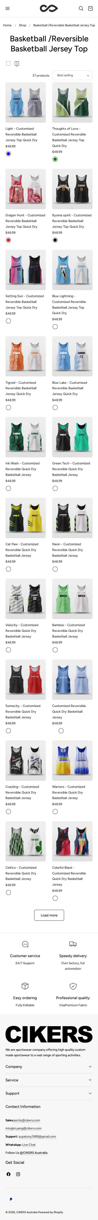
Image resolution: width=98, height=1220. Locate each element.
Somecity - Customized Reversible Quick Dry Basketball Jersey (22, 711)
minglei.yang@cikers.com (23, 1128)
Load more (49, 915)
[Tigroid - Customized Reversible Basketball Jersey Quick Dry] (25, 356)
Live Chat (29, 1144)
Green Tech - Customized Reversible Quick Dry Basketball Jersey (71, 469)
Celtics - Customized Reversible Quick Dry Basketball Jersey (20, 873)
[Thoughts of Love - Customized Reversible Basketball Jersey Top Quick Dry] (72, 102)
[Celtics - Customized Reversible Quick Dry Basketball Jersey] (25, 841)
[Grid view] (8, 63)
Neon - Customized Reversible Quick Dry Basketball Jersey (67, 550)
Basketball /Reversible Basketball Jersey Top (64, 25)
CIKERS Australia (26, 1212)
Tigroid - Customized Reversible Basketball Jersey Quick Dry (20, 388)
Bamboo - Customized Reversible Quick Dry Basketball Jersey (68, 630)
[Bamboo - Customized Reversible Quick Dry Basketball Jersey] (72, 599)
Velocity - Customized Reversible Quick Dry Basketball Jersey (21, 630)
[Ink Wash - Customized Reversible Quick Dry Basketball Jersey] (25, 437)
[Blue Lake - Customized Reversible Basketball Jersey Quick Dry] (72, 356)
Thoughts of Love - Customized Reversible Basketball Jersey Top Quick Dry (69, 137)
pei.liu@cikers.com (27, 1120)
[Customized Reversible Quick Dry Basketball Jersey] (72, 679)
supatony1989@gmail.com (37, 1136)
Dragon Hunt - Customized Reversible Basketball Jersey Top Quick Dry (25, 221)
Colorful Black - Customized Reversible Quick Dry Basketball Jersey (69, 876)
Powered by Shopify (50, 1212)
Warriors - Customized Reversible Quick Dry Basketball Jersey (68, 792)
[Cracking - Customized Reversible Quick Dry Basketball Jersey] (25, 760)
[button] (7, 8)
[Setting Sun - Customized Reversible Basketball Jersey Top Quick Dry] (25, 270)
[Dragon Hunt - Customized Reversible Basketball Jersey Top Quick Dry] (25, 189)
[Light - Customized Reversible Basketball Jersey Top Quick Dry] (25, 102)
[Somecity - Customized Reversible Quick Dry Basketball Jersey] (25, 679)
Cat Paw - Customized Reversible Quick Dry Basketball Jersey (21, 550)
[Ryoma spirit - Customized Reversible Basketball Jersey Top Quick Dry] (72, 189)
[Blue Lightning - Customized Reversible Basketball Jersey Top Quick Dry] (72, 270)
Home (7, 25)
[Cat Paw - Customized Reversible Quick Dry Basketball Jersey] (25, 518)
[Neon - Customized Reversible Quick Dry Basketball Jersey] (72, 518)
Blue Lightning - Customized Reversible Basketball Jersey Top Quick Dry (69, 304)
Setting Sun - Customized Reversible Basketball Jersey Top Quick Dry (24, 302)
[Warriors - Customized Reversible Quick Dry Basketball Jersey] (72, 760)
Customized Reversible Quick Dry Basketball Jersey (69, 711)
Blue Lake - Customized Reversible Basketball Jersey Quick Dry (69, 388)
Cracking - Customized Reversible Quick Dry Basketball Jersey (22, 792)
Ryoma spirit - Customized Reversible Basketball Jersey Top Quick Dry (71, 221)
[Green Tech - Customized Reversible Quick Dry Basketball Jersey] (72, 437)
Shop (22, 25)
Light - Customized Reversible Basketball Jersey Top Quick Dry (21, 134)
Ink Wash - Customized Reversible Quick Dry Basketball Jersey (22, 469)
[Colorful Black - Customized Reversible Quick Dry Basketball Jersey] (72, 841)
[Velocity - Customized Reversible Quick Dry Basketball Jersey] (25, 599)
